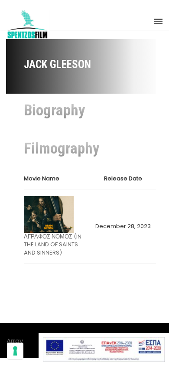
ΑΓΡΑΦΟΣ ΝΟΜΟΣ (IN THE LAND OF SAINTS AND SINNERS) (52, 244)
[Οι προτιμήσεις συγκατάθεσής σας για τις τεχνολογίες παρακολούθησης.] (15, 351)
